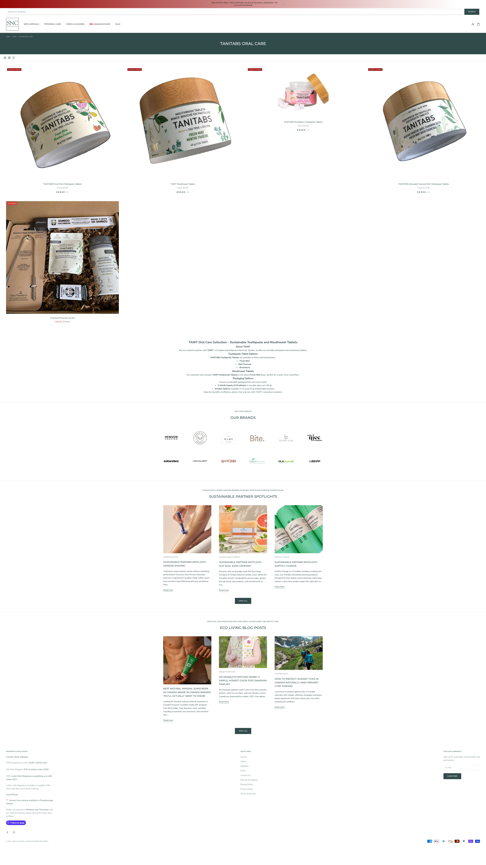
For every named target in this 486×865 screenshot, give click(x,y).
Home (8, 37)
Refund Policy (246, 784)
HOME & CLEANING (75, 24)
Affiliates (244, 766)
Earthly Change (282, 557)
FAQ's (243, 770)
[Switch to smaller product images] (9, 57)
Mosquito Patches (227, 672)
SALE (117, 24)
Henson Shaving (170, 557)
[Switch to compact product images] (13, 57)
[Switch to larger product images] (5, 57)
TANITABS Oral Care (26, 37)
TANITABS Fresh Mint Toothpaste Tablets (62, 184)
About (243, 761)
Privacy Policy (246, 789)
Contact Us (245, 775)
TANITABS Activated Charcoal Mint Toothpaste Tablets (423, 184)
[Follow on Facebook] (7, 832)
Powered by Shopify (40, 841)
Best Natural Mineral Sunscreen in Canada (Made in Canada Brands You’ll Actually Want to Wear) (187, 692)
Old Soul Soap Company (229, 557)
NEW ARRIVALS (31, 24)
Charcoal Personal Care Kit (62, 318)
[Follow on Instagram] (14, 832)
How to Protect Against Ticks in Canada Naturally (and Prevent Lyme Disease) (297, 683)
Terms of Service (248, 793)
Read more (168, 590)
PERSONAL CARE (52, 24)
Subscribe (452, 776)
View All (243, 731)
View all (243, 601)
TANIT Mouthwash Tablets (183, 184)
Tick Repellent (281, 674)
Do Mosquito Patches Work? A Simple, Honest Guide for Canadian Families (243, 681)
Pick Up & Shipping (249, 780)
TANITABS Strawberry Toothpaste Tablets (303, 122)
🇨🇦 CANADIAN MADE (100, 24)
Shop (14, 37)
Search (472, 11)
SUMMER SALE (213, 3)
